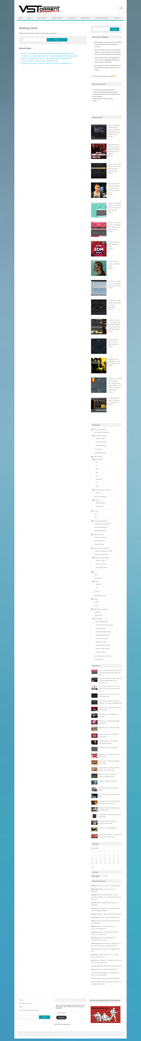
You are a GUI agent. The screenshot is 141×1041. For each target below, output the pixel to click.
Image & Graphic (57, 18)
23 (118, 860)
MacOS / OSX (98, 578)
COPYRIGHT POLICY (25, 1003)
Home (21, 18)
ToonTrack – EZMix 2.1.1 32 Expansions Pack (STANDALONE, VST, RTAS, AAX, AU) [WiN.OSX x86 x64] (114, 324)
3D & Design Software (99, 429)
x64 (96, 513)
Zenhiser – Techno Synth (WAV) (108, 828)
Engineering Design (100, 452)
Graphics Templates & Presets (104, 551)
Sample (96, 500)
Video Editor (98, 615)
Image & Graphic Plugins (101, 558)
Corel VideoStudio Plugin (103, 632)
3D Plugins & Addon (100, 435)
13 (105, 858)
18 (96, 860)
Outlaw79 (94, 973)
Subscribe (61, 1017)
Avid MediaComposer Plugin (104, 625)
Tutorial (116, 18)
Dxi (97, 469)
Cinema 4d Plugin (101, 442)
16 (118, 858)
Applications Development (103, 524)
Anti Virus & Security (101, 537)
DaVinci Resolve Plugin (103, 635)
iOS (97, 587)
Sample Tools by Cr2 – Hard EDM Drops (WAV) (114, 244)
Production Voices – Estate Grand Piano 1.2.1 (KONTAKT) (114, 400)
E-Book (97, 602)
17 (91, 860)
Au (96, 465)
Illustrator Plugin (101, 564)
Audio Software (98, 456)
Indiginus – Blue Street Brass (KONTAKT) (109, 914)
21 (109, 860)
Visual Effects (99, 659)
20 (105, 860)
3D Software (98, 449)
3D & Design (71, 18)
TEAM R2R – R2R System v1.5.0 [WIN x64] (109, 966)
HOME (21, 1000)
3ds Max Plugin (100, 438)
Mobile (96, 581)
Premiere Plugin (100, 652)
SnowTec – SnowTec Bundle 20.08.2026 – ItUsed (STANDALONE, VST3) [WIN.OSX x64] (50, 56)
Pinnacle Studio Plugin (102, 648)
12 (100, 858)
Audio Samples (100, 503)
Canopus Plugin (100, 628)
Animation (98, 612)
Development (85, 18)
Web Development (100, 530)
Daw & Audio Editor (100, 496)
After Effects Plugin (102, 621)
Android (98, 584)
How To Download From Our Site (29, 1010)
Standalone (99, 479)
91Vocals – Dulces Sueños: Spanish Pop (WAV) (114, 264)
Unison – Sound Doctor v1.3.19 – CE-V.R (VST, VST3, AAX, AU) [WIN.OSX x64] (47, 58)
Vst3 (97, 486)
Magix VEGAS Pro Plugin (103, 645)
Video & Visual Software (100, 609)
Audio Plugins (98, 459)
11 (96, 858)
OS (94, 572)
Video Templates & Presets (103, 656)
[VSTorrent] (39, 12)
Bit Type (95, 511)
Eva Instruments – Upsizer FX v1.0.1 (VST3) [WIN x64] (40, 61)
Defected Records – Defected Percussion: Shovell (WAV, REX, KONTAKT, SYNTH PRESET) (114, 149)
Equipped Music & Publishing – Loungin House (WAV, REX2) (114, 361)
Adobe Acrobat (100, 560)
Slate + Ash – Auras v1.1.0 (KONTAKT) (108, 885)
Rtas (97, 472)
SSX (97, 476)
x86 (96, 517)
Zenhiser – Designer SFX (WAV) (108, 781)
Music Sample (100, 506)
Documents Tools (100, 541)
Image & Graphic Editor (102, 554)
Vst (97, 482)
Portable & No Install (99, 595)
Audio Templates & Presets (102, 490)
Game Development (101, 527)
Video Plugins (98, 619)
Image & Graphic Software (101, 548)
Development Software (100, 521)
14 (109, 858)
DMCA (21, 1007)
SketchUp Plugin (101, 445)
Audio (29, 18)
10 (91, 858)
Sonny (93, 966)
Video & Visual (41, 18)
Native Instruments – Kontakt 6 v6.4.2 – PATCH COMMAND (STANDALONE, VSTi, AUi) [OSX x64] (114, 129)
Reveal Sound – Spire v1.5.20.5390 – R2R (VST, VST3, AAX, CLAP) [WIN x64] (47, 63)
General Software (101, 18)
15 (114, 858)
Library (98, 493)
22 (114, 860)
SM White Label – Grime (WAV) (108, 747)
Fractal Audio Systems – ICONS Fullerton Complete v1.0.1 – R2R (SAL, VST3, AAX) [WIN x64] (106, 897)
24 (91, 863)
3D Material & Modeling (102, 432)
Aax (97, 462)
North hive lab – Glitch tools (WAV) (109, 727)
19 (100, 860)
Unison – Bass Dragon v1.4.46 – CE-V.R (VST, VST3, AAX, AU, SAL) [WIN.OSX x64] (48, 53)
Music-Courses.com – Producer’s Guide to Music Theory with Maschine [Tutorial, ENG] (114, 188)
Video (96, 605)
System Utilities (99, 544)
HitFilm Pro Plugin (101, 642)
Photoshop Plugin (101, 567)
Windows (97, 591)
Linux (96, 574)
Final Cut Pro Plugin (102, 638)
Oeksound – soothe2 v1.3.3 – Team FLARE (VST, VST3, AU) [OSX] (114, 283)
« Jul (92, 867)
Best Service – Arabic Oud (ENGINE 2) (108, 917)
